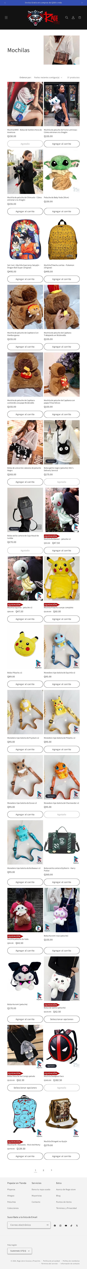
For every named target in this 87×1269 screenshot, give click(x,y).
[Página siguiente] (51, 1170)
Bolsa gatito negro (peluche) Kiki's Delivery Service (58, 469)
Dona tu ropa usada (41, 1189)
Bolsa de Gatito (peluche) (55, 1008)
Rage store (21, 1261)
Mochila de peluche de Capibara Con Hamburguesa (23, 334)
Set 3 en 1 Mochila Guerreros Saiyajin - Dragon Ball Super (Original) (23, 266)
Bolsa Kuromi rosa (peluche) (56, 936)
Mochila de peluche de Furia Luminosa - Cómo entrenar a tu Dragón (61, 131)
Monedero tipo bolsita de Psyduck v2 (23, 738)
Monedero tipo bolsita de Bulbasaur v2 (23, 868)
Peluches (11, 1201)
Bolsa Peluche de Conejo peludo (21, 1076)
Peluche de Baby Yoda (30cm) (56, 197)
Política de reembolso (71, 1261)
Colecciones (13, 1208)
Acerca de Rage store (66, 1189)
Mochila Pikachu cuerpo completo (58, 607)
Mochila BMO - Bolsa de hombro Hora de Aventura (24, 131)
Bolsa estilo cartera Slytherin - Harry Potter (59, 869)
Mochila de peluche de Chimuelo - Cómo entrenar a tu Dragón (24, 198)
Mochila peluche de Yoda (17, 939)
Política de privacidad (51, 1261)
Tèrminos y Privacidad (66, 1208)
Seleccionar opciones (61, 1019)
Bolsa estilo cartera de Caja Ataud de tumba (23, 537)
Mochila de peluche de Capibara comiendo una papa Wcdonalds (21, 401)
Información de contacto (70, 1263)
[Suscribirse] (47, 1225)
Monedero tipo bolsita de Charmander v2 (61, 803)
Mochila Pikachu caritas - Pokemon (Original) (59, 266)
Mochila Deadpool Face (54, 1076)
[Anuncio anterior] (4, 2)
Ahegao (10, 1195)
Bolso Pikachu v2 (14, 673)
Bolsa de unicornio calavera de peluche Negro (24, 469)
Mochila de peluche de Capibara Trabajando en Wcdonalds (57, 334)
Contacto (36, 1201)
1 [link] (35, 1170)
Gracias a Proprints (33, 1261)
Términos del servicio (49, 1263)
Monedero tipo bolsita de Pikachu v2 (59, 738)
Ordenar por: (25, 77)
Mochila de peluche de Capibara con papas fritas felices (59, 401)
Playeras (11, 1189)
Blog (58, 1195)
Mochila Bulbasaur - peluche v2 (57, 539)
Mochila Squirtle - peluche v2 (19, 607)
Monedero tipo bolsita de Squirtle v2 (59, 673)
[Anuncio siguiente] (82, 2)
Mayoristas (37, 1195)
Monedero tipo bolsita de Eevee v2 (22, 803)
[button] (6, 17)
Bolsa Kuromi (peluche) (17, 1004)
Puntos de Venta (64, 1201)
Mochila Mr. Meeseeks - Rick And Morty (23, 1145)
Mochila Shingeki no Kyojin (55, 1141)
